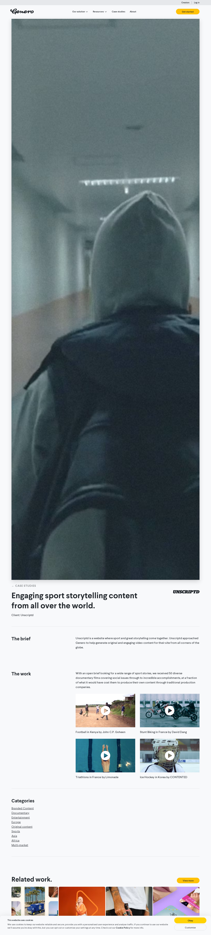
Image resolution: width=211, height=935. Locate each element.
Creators (185, 2)
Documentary (20, 812)
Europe (16, 822)
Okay (190, 920)
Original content (21, 826)
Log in (197, 2)
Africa (15, 840)
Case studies (118, 11)
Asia (14, 835)
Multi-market (19, 845)
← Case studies (23, 585)
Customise (190, 927)
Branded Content (22, 808)
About (133, 11)
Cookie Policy (123, 927)
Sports (15, 831)
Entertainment (20, 817)
